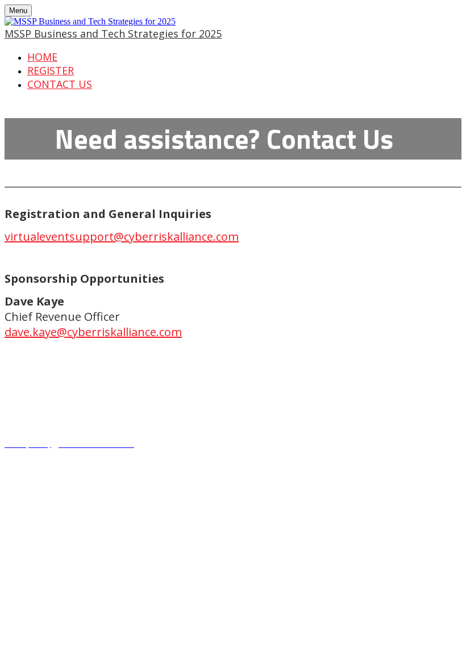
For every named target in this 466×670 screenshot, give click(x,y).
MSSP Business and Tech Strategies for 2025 (113, 33)
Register (50, 70)
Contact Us (59, 84)
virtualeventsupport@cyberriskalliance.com (122, 236)
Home (42, 57)
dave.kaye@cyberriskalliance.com (93, 332)
